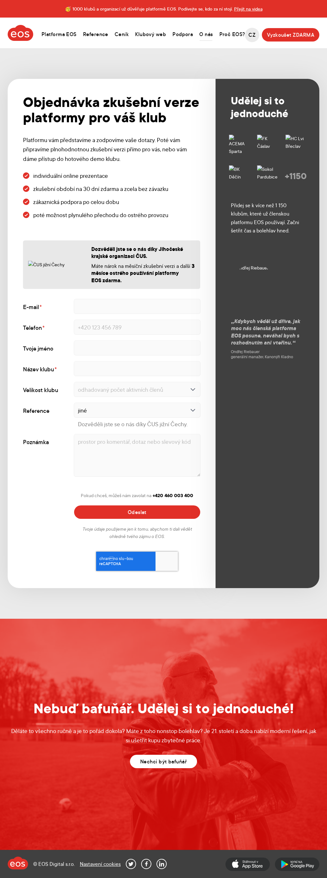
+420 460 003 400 (173, 495)
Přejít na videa (248, 8)
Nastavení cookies (100, 863)
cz (251, 34)
